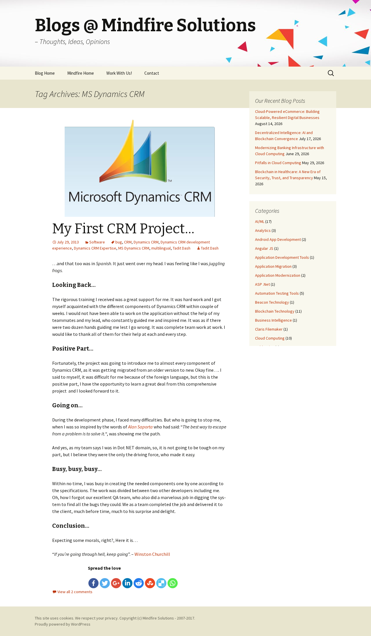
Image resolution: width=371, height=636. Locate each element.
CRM (128, 242)
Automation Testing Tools (277, 293)
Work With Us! (119, 73)
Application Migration (273, 266)
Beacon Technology (272, 302)
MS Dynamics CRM (133, 248)
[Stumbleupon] (150, 583)
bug (118, 242)
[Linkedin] (127, 583)
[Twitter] (105, 583)
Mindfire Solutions (158, 618)
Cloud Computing (270, 338)
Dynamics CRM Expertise (95, 248)
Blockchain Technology (274, 311)
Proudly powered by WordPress (62, 624)
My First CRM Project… (123, 228)
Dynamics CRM (146, 242)
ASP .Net (262, 284)
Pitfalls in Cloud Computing (278, 162)
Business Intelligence (273, 320)
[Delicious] (161, 583)
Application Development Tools (282, 257)
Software (97, 242)
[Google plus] (116, 583)
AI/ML (259, 221)
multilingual (161, 248)
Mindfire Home (80, 73)
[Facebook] (93, 583)
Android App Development (278, 239)
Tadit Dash (181, 248)
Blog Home (45, 73)
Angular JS (264, 248)
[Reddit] (139, 583)
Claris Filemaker (269, 329)
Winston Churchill (152, 554)
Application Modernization (277, 275)
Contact (151, 73)
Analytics (263, 230)
